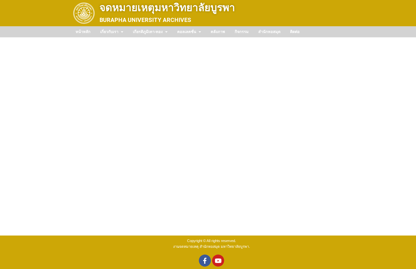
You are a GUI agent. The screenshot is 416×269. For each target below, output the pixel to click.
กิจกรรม (242, 32)
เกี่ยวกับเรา (109, 32)
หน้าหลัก (83, 32)
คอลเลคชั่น (186, 32)
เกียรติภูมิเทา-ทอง (148, 32)
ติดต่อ (295, 32)
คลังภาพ (218, 32)
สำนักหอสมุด (269, 32)
